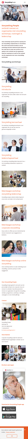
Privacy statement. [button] (10, 432)
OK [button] (12, 436)
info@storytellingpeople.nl (9, 330)
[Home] (9, 2)
